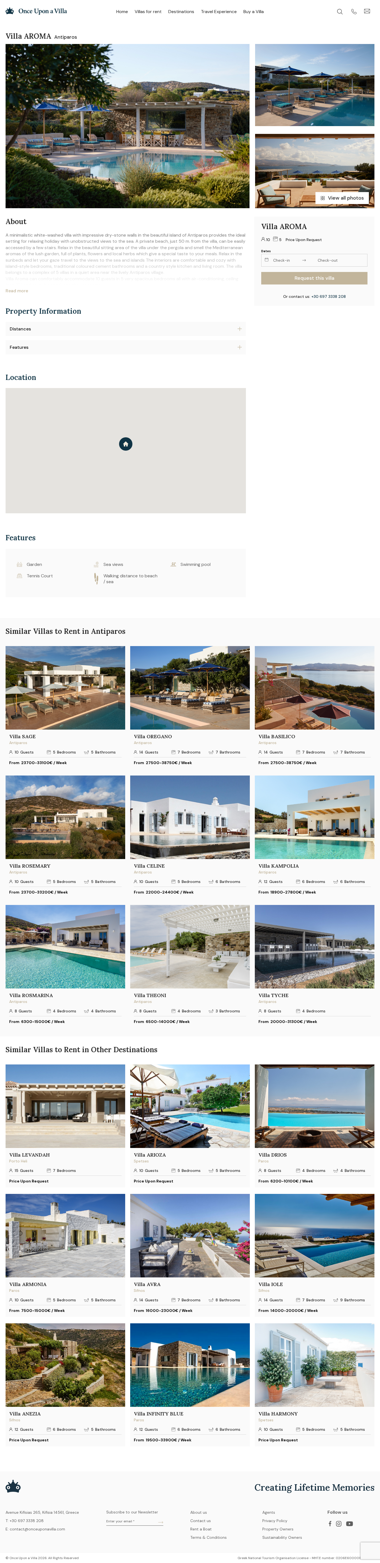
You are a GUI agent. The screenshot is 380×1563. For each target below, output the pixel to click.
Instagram (338, 1524)
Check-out (328, 260)
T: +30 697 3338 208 (25, 1520)
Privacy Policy (274, 1520)
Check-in (281, 260)
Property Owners (277, 1529)
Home (122, 11)
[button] (125, 444)
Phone (357, 11)
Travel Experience (219, 11)
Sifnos (139, 1290)
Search (344, 11)
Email (369, 11)
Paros (263, 1161)
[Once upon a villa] (36, 13)
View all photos (346, 198)
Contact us (200, 1520)
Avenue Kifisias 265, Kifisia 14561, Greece (42, 1512)
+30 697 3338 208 (328, 296)
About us (198, 1512)
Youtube (349, 1524)
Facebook (329, 1524)
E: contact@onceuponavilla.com (35, 1529)
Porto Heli (18, 1161)
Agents (268, 1512)
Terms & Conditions (208, 1537)
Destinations (181, 11)
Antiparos (65, 37)
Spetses (141, 1161)
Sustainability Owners (282, 1537)
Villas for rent (148, 11)
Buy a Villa (253, 11)
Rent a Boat (201, 1529)
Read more (17, 291)
